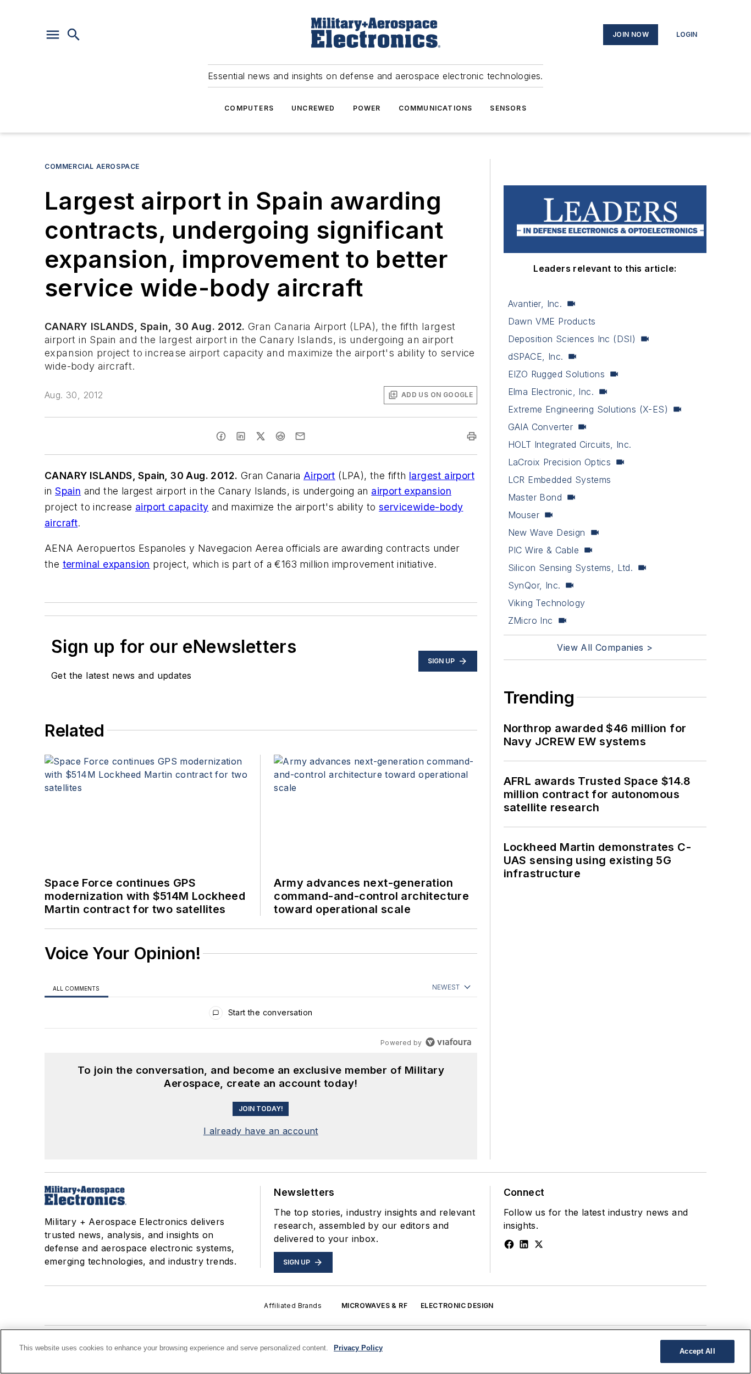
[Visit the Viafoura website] (448, 1042)
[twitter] (260, 436)
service (396, 507)
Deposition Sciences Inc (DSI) (572, 338)
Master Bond (535, 497)
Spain (68, 491)
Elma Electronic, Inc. (551, 391)
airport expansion (411, 491)
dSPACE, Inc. (536, 356)
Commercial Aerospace (92, 166)
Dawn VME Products (552, 321)
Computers (249, 108)
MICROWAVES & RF (374, 1305)
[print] (471, 436)
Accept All (697, 1351)
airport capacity (171, 507)
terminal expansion (106, 564)
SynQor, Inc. (534, 585)
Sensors (508, 108)
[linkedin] (240, 436)
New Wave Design (547, 532)
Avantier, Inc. (535, 303)
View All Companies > (605, 647)
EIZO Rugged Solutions (556, 374)
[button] (53, 34)
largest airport (441, 475)
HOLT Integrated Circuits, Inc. (570, 444)
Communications (436, 108)
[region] (261, 1015)
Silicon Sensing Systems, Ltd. (570, 567)
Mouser (523, 514)
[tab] (76, 988)
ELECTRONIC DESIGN (457, 1305)
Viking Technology (547, 602)
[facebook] (221, 436)
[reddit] (280, 436)
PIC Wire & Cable (543, 550)
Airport (319, 475)
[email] (300, 436)
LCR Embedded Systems (559, 479)
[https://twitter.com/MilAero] (538, 1244)
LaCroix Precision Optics (559, 462)
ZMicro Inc (530, 620)
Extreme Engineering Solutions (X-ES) (588, 409)
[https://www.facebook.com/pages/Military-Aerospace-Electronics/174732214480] (509, 1244)
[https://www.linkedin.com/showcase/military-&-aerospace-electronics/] (523, 1244)
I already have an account (260, 1130)
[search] (73, 34)
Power (367, 108)
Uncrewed (313, 108)
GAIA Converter (540, 426)
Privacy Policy (358, 1348)
